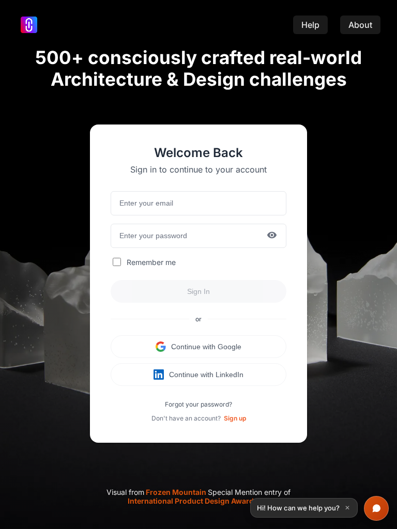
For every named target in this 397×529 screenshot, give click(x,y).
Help (310, 25)
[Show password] (272, 236)
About (360, 25)
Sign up (235, 418)
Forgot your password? (198, 404)
